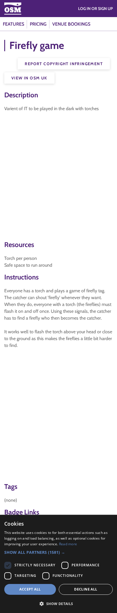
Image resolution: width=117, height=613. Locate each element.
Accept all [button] (30, 589)
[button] (58, 552)
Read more (68, 544)
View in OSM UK (29, 78)
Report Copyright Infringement (64, 63)
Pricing (38, 24)
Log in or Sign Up (95, 9)
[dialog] (58, 564)
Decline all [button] (85, 589)
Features (13, 24)
